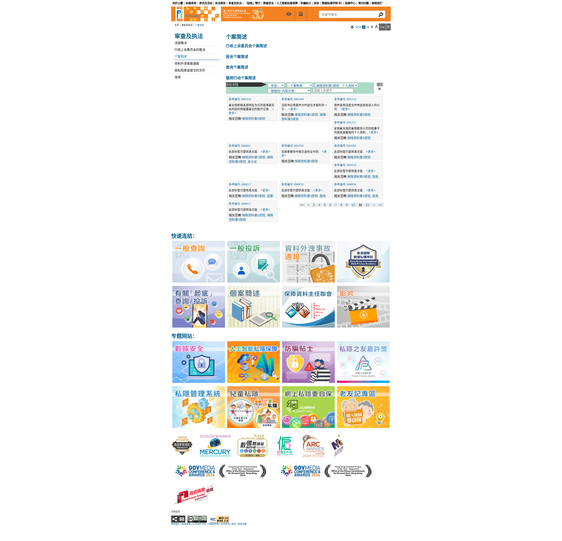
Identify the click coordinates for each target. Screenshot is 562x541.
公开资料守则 (199, 524)
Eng (382, 27)
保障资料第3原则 (253, 118)
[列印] (352, 27)
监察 (270, 196)
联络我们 (175, 524)
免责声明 (225, 524)
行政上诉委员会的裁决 (190, 49)
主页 (177, 25)
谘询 (178, 77)
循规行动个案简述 (241, 78)
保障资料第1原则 (306, 114)
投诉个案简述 (237, 56)
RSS (359, 27)
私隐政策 (186, 524)
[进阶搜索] (301, 13)
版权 (234, 524)
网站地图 (242, 524)
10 (353, 205)
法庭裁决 (181, 43)
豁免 (375, 176)
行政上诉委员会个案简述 (246, 46)
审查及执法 (187, 25)
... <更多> (291, 109)
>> (380, 205)
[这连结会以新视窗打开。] (182, 445)
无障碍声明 (213, 524)
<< (302, 205)
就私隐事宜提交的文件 (190, 70)
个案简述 (181, 56)
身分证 (252, 161)
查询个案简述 (237, 67)
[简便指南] (289, 13)
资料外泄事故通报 (187, 63)
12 (367, 205)
